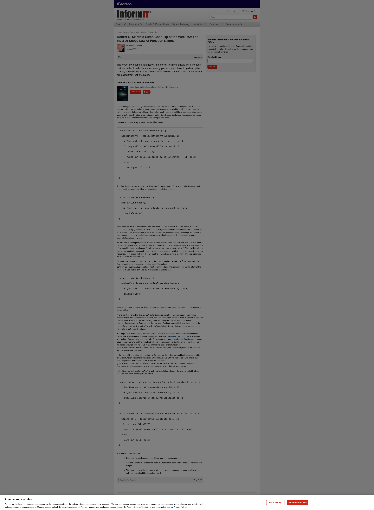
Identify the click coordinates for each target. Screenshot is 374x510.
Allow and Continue (297, 502)
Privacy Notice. (180, 507)
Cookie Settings (275, 502)
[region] (187, 502)
